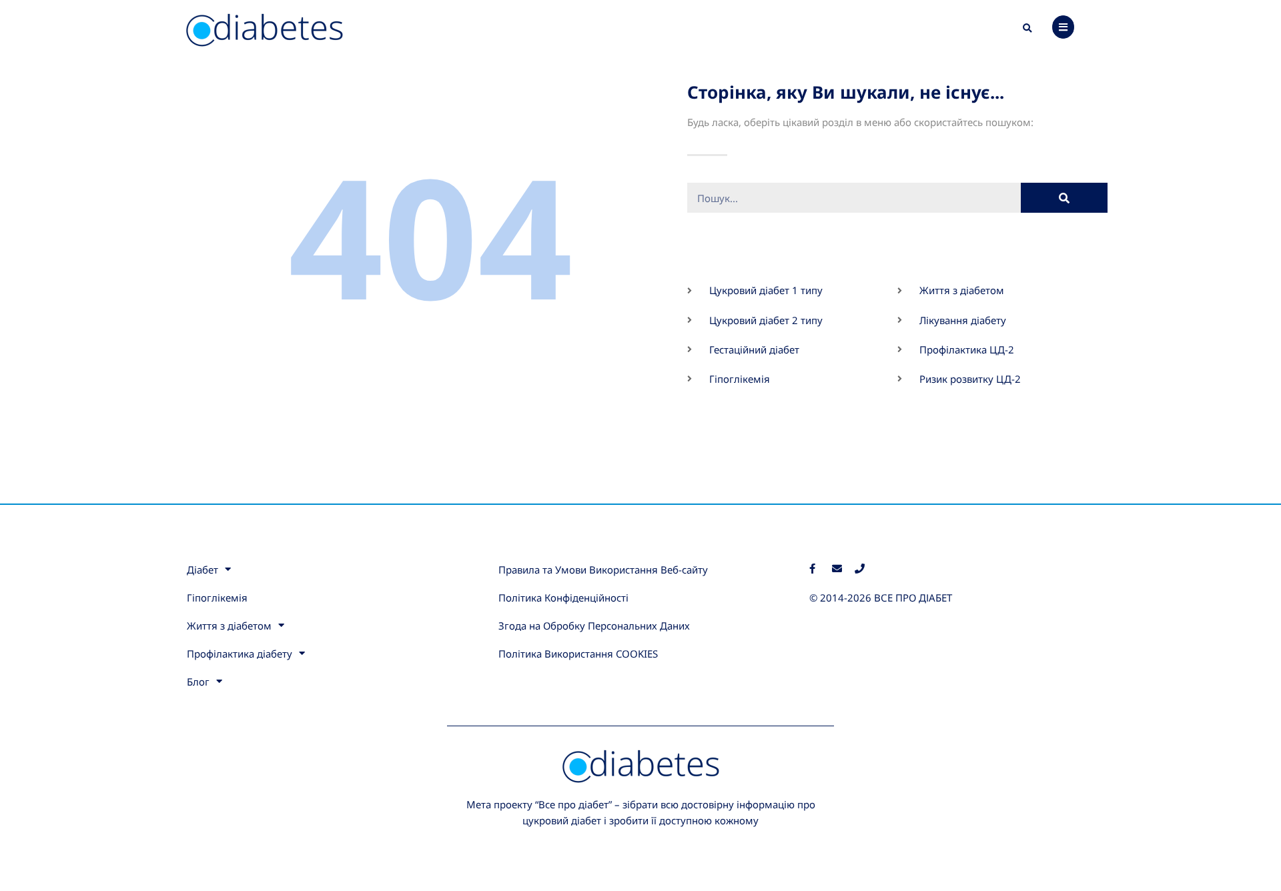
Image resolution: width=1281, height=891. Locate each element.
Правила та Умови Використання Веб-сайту (603, 569)
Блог (198, 681)
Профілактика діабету (239, 653)
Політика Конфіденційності (563, 597)
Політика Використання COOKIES (578, 653)
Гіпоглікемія (217, 597)
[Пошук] (1064, 198)
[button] (1027, 28)
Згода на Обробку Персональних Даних (594, 625)
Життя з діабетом (229, 625)
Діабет (202, 569)
